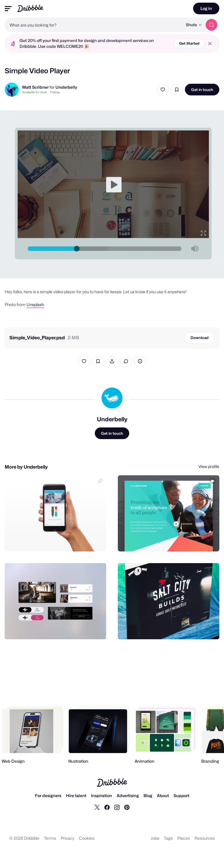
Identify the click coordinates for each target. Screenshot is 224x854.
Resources (205, 838)
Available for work (34, 92)
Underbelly (66, 87)
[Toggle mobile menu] (8, 8)
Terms (50, 838)
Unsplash (35, 304)
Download (199, 337)
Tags (168, 838)
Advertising (128, 795)
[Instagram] (117, 807)
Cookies (86, 838)
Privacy (67, 838)
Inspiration (101, 795)
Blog (148, 795)
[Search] (211, 25)
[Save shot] (177, 89)
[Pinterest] (127, 807)
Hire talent (76, 795)
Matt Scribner (35, 87)
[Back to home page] (30, 8)
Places (183, 838)
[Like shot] (163, 89)
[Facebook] (107, 807)
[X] (97, 807)
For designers (48, 795)
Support (181, 795)
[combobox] (93, 25)
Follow (55, 92)
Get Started (189, 43)
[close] (209, 43)
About (163, 795)
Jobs (155, 838)
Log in (206, 8)
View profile (208, 466)
